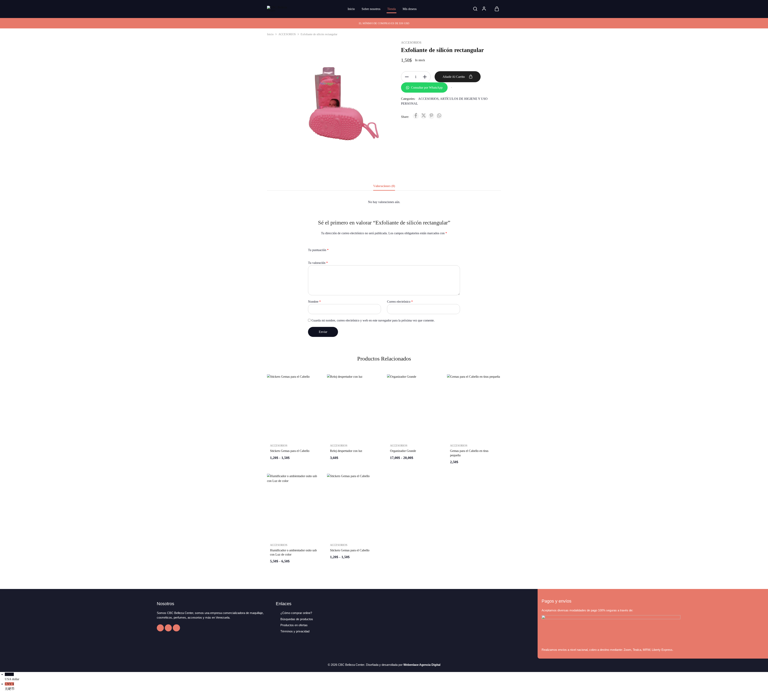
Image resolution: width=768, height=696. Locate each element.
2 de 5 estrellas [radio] (313, 255)
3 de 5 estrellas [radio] (317, 255)
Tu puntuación (318, 250)
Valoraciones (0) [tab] (384, 186)
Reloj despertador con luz (346, 451)
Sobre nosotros (371, 9)
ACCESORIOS (287, 34)
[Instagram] (168, 627)
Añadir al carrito (454, 76)
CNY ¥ (9, 686)
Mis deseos (410, 9)
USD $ (12, 677)
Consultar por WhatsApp (426, 87)
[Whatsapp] (176, 627)
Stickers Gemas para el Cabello (289, 451)
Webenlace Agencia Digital (421, 664)
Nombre (314, 301)
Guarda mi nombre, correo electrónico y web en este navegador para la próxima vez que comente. (373, 320)
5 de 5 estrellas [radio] (324, 255)
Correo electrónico (400, 301)
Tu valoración (318, 262)
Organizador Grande (403, 451)
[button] (354, 437)
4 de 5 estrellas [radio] (320, 255)
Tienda (391, 9)
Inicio (351, 9)
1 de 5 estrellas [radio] (309, 255)
